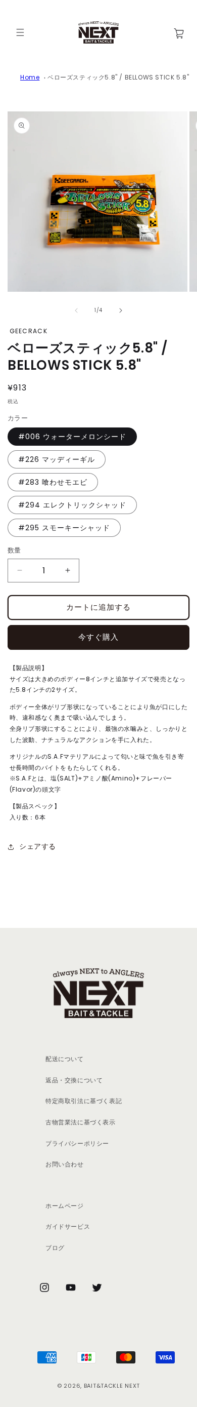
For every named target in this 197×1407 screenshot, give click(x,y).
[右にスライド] (121, 310)
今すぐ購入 (98, 637)
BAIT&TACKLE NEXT (112, 1386)
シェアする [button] (37, 846)
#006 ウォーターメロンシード (72, 437)
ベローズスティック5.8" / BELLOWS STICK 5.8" (118, 77)
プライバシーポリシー (77, 1143)
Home (29, 77)
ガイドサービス (67, 1226)
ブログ (55, 1247)
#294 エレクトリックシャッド (72, 505)
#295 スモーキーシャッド (64, 528)
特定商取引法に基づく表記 (83, 1101)
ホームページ (64, 1205)
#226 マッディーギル (56, 459)
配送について (64, 1058)
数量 (14, 550)
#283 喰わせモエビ (52, 482)
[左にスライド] (76, 310)
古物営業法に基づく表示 (80, 1122)
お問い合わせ (64, 1164)
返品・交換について (74, 1080)
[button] (20, 32)
